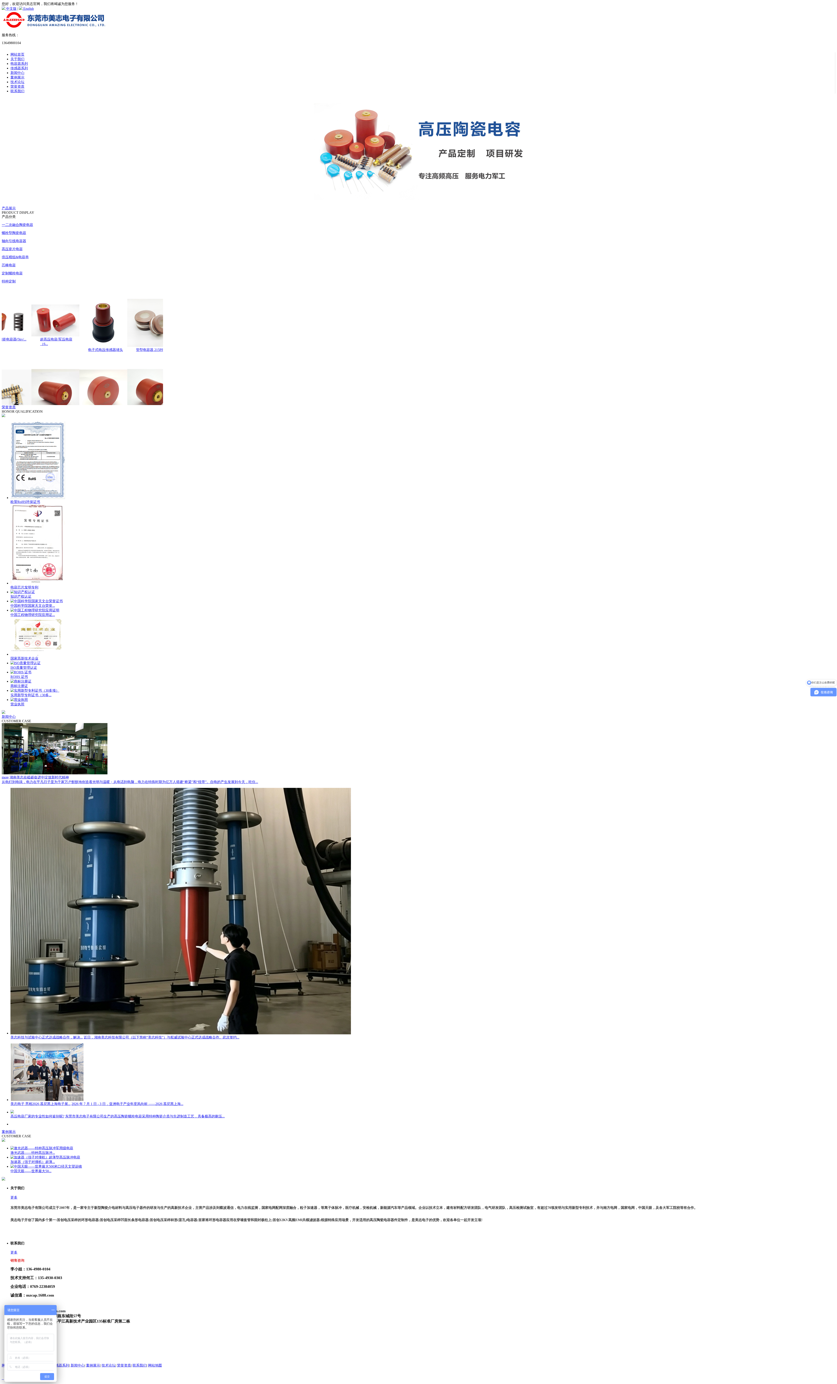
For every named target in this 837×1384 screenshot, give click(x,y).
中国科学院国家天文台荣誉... (32, 605)
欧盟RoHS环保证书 (25, 502)
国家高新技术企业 (24, 658)
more (5, 777)
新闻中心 (17, 73)
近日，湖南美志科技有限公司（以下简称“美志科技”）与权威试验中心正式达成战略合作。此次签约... (161, 1037)
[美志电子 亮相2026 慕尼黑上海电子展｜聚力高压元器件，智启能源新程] (46, 1100)
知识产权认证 (20, 596)
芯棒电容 (9, 265)
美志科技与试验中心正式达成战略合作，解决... (46, 1037)
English (28, 8)
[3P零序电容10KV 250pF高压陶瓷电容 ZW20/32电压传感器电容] (93, 345)
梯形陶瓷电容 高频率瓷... (145, 357)
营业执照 (17, 704)
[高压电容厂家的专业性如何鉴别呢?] (12, 1112)
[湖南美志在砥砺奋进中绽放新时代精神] (54, 773)
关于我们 (17, 59)
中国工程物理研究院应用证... (32, 615)
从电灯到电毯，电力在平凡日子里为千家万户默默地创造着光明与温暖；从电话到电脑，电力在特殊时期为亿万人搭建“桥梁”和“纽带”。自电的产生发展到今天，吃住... (130, 782)
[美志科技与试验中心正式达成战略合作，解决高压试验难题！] (180, 1033)
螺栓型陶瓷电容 (14, 233)
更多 (13, 1197)
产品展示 (9, 208)
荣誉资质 (17, 86)
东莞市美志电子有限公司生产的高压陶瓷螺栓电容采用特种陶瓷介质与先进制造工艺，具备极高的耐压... (145, 1116)
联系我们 (17, 91)
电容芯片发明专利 (24, 587)
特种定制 (9, 281)
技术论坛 (17, 82)
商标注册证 (19, 686)
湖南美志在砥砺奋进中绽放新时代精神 (39, 777)
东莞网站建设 (60, 1378)
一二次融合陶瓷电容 (17, 225)
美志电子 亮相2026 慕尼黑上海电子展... (40, 1104)
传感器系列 (19, 68)
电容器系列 (19, 63)
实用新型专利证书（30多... (30, 695)
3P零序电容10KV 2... (94, 350)
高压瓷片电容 (12, 249)
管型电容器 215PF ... (45, 350)
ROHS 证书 (19, 677)
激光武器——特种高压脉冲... (32, 1153)
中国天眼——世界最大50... (30, 1171)
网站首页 (17, 54)
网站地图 (155, 1365)
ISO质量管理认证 (23, 667)
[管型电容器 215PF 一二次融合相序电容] (46, 345)
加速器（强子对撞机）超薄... (32, 1162)
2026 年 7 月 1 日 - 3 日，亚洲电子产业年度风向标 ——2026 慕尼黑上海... (127, 1104)
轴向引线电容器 (14, 241)
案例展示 (17, 77)
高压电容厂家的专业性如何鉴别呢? (37, 1116)
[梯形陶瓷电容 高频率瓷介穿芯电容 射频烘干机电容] (141, 353)
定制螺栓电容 (12, 273)
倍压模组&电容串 (15, 257)
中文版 (11, 8)
